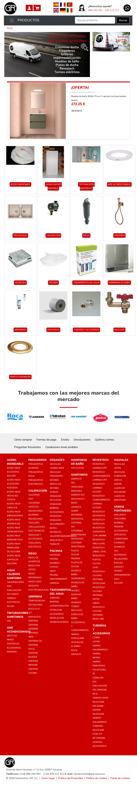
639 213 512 (112, 10)
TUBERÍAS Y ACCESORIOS (86, 329)
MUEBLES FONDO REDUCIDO (76, 606)
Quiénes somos (104, 440)
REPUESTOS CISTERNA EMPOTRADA (78, 542)
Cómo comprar (23, 440)
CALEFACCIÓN (53, 235)
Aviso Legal (48, 778)
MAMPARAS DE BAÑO (119, 282)
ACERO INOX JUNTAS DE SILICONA (13, 559)
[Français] (63, 4)
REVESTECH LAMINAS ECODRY (99, 488)
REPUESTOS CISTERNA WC (77, 522)
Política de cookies (96, 778)
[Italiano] (69, 10)
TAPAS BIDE (77, 486)
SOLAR (10, 606)
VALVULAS (119, 329)
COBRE (96, 637)
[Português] (69, 4)
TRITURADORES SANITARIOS (87, 186)
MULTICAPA (98, 702)
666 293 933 (95, 10)
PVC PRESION (99, 689)
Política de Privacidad (70, 778)
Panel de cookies (120, 778)
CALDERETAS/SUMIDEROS (63, 536)
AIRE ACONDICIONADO (119, 184)
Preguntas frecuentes (27, 447)
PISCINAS (53, 282)
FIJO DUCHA (77, 468)
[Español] (56, 4)
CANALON (98, 677)
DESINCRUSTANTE (59, 622)
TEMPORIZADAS (36, 600)
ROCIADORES (35, 604)
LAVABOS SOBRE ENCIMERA (76, 511)
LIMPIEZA (54, 583)
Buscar (123, 20)
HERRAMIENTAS (122, 574)
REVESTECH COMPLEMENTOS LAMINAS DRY (101, 476)
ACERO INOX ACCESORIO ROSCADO (13, 483)
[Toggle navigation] (12, 20)
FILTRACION (56, 610)
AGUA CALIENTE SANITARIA (54, 186)
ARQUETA (33, 585)
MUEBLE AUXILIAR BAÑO (76, 594)
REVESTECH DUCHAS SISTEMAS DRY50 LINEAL (99, 595)
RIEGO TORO (35, 581)
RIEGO (86, 235)
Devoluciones (82, 440)
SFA (9, 621)
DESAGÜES (20, 282)
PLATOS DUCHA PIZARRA (75, 554)
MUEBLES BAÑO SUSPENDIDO (83, 92)
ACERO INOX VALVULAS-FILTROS (13, 495)
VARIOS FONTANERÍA (20, 377)
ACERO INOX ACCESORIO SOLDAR (13, 472)
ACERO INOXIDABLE (20, 184)
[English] (56, 10)
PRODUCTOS (28, 20)
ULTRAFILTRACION (59, 605)
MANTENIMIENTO (58, 579)
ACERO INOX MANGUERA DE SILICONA (13, 547)
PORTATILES (13, 643)
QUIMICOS (119, 546)
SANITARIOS (20, 329)
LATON (96, 641)
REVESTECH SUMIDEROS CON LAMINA (99, 531)
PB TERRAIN (99, 738)
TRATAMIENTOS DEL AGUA (86, 282)
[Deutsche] (63, 10)
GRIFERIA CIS (35, 640)
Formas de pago (46, 440)
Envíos (65, 440)
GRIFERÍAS (119, 235)
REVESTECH (53, 329)
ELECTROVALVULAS (38, 589)
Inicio (10, 28)
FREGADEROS (20, 235)
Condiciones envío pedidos (61, 447)
